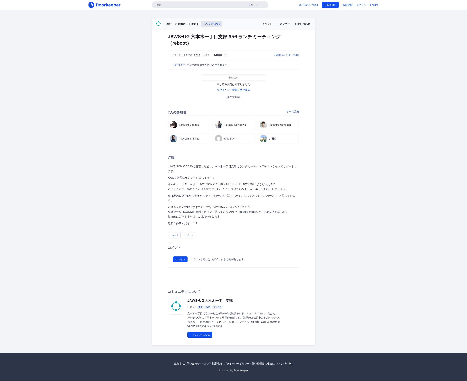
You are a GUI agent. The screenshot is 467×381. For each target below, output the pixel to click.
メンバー (285, 23)
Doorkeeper (241, 370)
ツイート (188, 235)
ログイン (361, 4)
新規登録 (347, 4)
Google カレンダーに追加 (286, 55)
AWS (208, 307)
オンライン (180, 64)
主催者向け (330, 4)
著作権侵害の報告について (267, 363)
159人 (191, 307)
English (374, 4)
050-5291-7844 (308, 4)
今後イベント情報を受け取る (233, 89)
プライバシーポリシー (237, 363)
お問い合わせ (302, 23)
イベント (267, 23)
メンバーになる (212, 23)
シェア (175, 235)
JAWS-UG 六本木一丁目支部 (181, 23)
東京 (200, 307)
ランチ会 (217, 307)
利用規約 (217, 363)
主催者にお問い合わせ (187, 363)
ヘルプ (205, 363)
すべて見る (292, 111)
